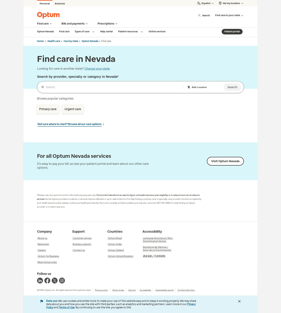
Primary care (47, 109)
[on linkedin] (40, 280)
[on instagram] (62, 280)
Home (40, 41)
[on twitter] (55, 280)
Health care (53, 41)
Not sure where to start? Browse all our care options (70, 124)
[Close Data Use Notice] (239, 301)
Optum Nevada (90, 41)
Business (60, 3)
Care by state (71, 41)
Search (206, 15)
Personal (45, 3)
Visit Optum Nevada (225, 161)
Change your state (97, 68)
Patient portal (232, 31)
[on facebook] (47, 280)
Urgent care (73, 109)
